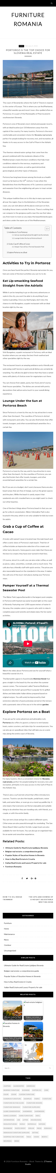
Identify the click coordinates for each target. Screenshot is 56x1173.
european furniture (12, 1098)
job (18, 1120)
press (39, 1128)
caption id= (37, 1090)
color (6, 1094)
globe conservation (12, 1111)
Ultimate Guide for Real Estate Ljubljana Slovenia (23, 965)
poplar (31, 1128)
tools (29, 1137)
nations (42, 1124)
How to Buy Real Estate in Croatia (18, 982)
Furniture (8, 923)
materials (32, 1124)
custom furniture (26, 1094)
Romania (48, 1128)
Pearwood (8, 1128)
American (31, 1086)
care (46, 1090)
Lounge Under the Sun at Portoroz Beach (28, 238)
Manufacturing (10, 1124)
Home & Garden (10, 1115)
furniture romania (12, 1107)
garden (45, 704)
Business (25, 1090)
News (6, 940)
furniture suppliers (31, 1107)
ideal (38, 1115)
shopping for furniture (14, 1137)
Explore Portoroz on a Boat (17, 252)
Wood (16, 1141)
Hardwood (27, 1111)
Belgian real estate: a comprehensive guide (21, 971)
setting (35, 1132)
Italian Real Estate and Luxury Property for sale (23, 987)
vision (36, 1137)
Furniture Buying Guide (14, 1103)
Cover (13, 1094)
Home (21, 46)
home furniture (26, 1115)
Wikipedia (8, 1141)
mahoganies (36, 1120)
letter (25, 1120)
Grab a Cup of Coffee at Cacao (19, 244)
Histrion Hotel (39, 679)
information (9, 1120)
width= (45, 1137)
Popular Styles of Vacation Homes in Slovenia (22, 976)
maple (22, 1124)
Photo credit (20, 1128)
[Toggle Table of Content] (46, 228)
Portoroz (7, 722)
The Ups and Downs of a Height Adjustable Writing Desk (41, 899)
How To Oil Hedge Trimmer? (12, 898)
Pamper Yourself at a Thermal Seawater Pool (29, 247)
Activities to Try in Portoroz (18, 232)
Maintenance (9, 934)
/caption (7, 1086)
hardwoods (39, 1111)
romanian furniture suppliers (16, 1132)
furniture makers (34, 1103)
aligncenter (19, 1086)
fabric (37, 1098)
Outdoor (7, 945)
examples (28, 1098)
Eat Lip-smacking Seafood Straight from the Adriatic (32, 235)
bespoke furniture (11, 1090)
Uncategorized (10, 950)
